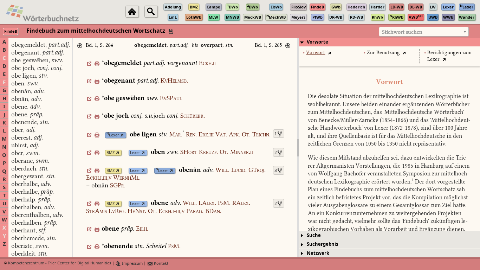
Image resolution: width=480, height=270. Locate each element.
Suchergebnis (322, 244)
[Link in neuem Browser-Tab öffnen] (122, 135)
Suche (314, 235)
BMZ (110, 152)
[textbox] (423, 32)
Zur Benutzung (383, 53)
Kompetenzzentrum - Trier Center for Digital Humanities (59, 263)
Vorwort (315, 53)
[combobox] (424, 32)
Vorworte (317, 42)
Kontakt (160, 263)
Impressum (132, 263)
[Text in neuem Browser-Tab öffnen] (329, 53)
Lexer (112, 135)
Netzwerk (318, 253)
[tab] (389, 42)
